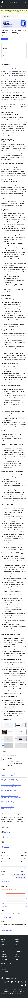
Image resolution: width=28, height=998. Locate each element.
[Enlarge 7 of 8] (11, 744)
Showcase (17, 939)
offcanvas (18, 877)
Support (5, 59)
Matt (3, 966)
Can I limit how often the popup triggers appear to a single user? (9, 791)
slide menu (23, 877)
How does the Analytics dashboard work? (7, 807)
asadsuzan (7, 842)
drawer (17, 874)
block (14, 874)
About (3, 939)
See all (25, 906)
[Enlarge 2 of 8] (24, 724)
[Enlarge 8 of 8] (24, 744)
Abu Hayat (7, 832)
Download (4, 39)
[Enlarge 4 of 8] (24, 731)
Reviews (5, 48)
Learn (2, 951)
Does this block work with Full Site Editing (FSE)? (8, 774)
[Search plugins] (16, 16)
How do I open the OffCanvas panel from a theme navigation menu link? (11, 785)
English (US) (24, 871)
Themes (17, 941)
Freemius (6, 847)
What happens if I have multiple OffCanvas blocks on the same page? (11, 796)
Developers (4, 956)
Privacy (3, 946)
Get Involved (18, 951)
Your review (4, 906)
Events (16, 954)
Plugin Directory (5, 6)
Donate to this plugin (6, 930)
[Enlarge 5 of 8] (11, 738)
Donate (17, 956)
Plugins (16, 944)
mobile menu (23, 874)
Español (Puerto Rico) (11, 978)
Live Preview (13, 39)
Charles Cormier (8, 837)
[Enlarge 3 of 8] (11, 731)
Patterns (17, 946)
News (2, 941)
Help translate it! (15, 11)
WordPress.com (6, 964)
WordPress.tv (5, 959)
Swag (17, 959)
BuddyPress (5, 971)
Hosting (3, 944)
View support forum (6, 917)
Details (5, 44)
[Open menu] (25, 2)
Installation (6, 52)
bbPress (4, 969)
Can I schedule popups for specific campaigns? (7, 802)
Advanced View (5, 881)
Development (6, 56)
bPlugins (5, 35)
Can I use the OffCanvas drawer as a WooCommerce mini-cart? (10, 780)
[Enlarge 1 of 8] (11, 724)
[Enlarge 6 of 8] (24, 738)
